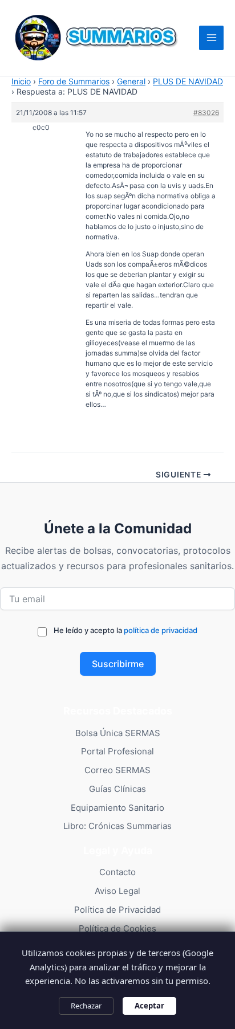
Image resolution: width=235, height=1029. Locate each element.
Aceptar (149, 1006)
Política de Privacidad (117, 909)
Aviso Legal (117, 890)
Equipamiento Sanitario (117, 807)
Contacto (117, 872)
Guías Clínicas (117, 788)
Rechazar (86, 1006)
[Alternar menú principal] (211, 38)
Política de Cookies (117, 928)
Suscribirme (118, 663)
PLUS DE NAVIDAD (188, 81)
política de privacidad (160, 630)
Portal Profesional (117, 751)
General (131, 81)
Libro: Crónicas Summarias (117, 825)
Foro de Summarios (74, 81)
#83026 (206, 112)
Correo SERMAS (117, 770)
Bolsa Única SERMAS (117, 733)
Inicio (21, 81)
